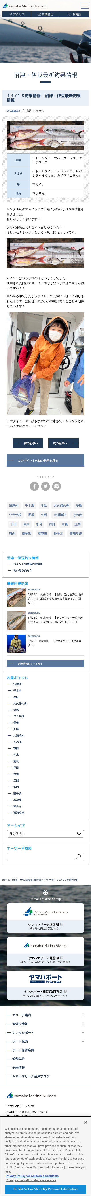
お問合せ (47, 14)
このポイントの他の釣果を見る (38, 460)
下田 (13, 524)
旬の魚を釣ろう (22, 570)
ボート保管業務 (23, 1050)
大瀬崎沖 (60, 515)
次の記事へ (60, 443)
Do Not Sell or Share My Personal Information (45, 1189)
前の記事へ (31, 443)
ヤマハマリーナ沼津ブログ (30, 1076)
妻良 (39, 524)
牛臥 (44, 505)
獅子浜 (26, 533)
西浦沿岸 (76, 533)
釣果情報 (18, 1067)
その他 (77, 515)
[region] (45, 1156)
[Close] (86, 1122)
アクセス (19, 14)
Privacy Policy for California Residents (32, 1176)
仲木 (26, 524)
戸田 (52, 524)
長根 (31, 515)
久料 (44, 515)
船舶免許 (18, 1058)
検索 (78, 856)
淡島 (79, 505)
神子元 (58, 533)
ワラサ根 (39, 110)
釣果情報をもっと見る (30, 663)
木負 (65, 524)
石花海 (42, 533)
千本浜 (29, 505)
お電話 (76, 14)
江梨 (77, 524)
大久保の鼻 (61, 505)
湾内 (12, 533)
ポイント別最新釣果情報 (28, 564)
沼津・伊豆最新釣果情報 (45, 74)
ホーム (6, 879)
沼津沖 (13, 505)
